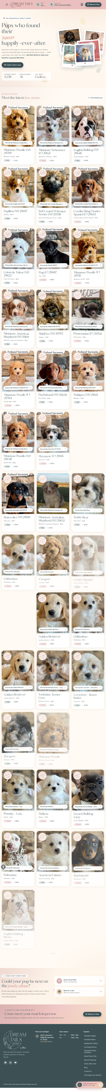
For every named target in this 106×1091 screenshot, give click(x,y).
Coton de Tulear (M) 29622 (16, 274)
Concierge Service (90, 1047)
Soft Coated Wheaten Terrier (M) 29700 (52, 212)
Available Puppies (90, 1036)
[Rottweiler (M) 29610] (18, 493)
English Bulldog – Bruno (14, 934)
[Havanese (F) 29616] (52, 432)
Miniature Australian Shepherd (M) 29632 (52, 518)
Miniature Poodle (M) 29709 (17, 151)
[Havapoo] (18, 731)
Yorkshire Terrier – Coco (50, 696)
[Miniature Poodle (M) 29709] (18, 126)
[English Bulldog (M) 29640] (87, 126)
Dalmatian (10, 875)
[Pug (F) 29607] (52, 248)
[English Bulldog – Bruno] (18, 909)
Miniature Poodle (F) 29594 (17, 396)
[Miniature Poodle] (53, 731)
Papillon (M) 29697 (16, 211)
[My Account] (81, 4)
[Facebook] (5, 1063)
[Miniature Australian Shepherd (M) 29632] (53, 493)
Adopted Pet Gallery (91, 1043)
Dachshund (81, 875)
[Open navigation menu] (7, 4)
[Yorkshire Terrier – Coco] (53, 670)
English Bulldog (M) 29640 (86, 151)
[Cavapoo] (52, 554)
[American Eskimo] (53, 851)
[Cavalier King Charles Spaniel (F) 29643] (88, 187)
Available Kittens (90, 1039)
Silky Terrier (81, 756)
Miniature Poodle (49, 756)
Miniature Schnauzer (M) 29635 (86, 457)
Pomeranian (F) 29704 (87, 334)
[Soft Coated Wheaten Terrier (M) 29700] (53, 187)
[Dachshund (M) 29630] (53, 371)
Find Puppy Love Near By (92, 1075)
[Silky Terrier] (88, 732)
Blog (85, 1067)
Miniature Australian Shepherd (51, 934)
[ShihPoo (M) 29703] (52, 309)
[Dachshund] (87, 851)
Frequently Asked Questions (90, 1051)
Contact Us (88, 1071)
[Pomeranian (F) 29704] (88, 309)
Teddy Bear (80, 517)
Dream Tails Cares (90, 1064)
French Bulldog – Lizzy (84, 815)
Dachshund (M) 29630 (53, 395)
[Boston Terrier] (18, 612)
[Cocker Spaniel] (88, 554)
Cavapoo (44, 578)
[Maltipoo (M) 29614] (88, 371)
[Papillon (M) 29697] (18, 187)
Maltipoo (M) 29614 (86, 395)
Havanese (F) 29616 (51, 456)
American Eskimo (50, 875)
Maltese (44, 814)
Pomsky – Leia (13, 814)
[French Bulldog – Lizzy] (87, 790)
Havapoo (9, 756)
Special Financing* (90, 1060)
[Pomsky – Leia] (18, 790)
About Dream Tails (90, 1056)
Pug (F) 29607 (48, 272)
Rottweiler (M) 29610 (17, 517)
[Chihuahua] (18, 554)
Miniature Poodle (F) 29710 (87, 274)
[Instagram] (10, 1063)
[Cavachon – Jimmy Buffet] (88, 670)
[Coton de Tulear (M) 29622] (18, 248)
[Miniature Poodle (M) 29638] (18, 432)
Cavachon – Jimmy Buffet (85, 696)
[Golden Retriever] (52, 612)
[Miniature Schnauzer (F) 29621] (53, 126)
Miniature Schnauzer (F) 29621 (52, 151)
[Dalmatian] (18, 851)
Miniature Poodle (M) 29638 (17, 457)
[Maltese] (53, 790)
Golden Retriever (50, 636)
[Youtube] (15, 1063)
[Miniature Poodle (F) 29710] (87, 248)
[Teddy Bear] (88, 493)
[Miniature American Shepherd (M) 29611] (18, 309)
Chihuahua (10, 578)
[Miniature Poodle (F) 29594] (18, 371)
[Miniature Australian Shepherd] (53, 909)
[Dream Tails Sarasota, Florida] (21, 4)
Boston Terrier (13, 637)
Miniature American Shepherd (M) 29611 (16, 335)
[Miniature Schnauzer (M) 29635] (88, 432)
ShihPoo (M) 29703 (51, 334)
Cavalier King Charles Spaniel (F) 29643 (87, 212)
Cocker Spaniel (83, 578)
